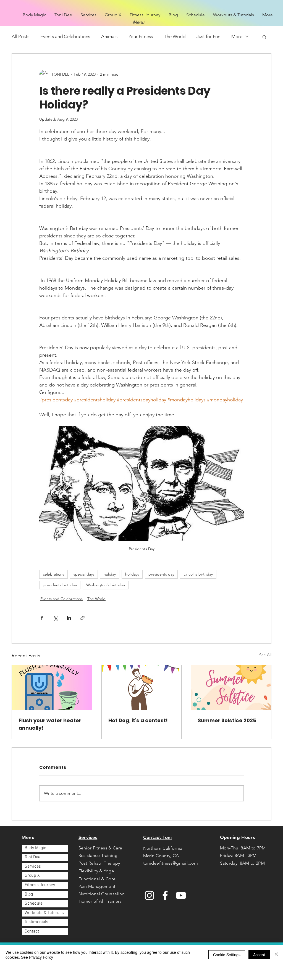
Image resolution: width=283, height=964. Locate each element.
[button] (264, 37)
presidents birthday (60, 584)
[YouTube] (181, 895)
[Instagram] (149, 895)
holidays (132, 574)
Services (33, 866)
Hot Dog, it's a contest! (138, 720)
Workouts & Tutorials (44, 913)
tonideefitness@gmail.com (170, 863)
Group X (32, 875)
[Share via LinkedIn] (69, 618)
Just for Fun (208, 36)
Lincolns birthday (198, 574)
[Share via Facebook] (41, 618)
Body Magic (35, 848)
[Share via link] (82, 618)
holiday (110, 574)
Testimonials (36, 922)
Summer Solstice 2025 (227, 720)
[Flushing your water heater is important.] (52, 687)
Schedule (34, 903)
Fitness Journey (40, 885)
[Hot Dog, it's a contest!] (142, 687)
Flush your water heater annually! (50, 724)
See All (265, 654)
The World (174, 36)
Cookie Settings (226, 954)
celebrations (53, 574)
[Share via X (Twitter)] (55, 618)
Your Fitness (141, 36)
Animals (109, 36)
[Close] (276, 955)
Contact (32, 931)
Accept (259, 954)
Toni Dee (32, 857)
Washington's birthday (105, 584)
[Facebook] (165, 895)
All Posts (20, 36)
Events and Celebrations (65, 36)
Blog (29, 894)
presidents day (161, 574)
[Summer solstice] (231, 687)
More (236, 36)
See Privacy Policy (37, 957)
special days (84, 574)
